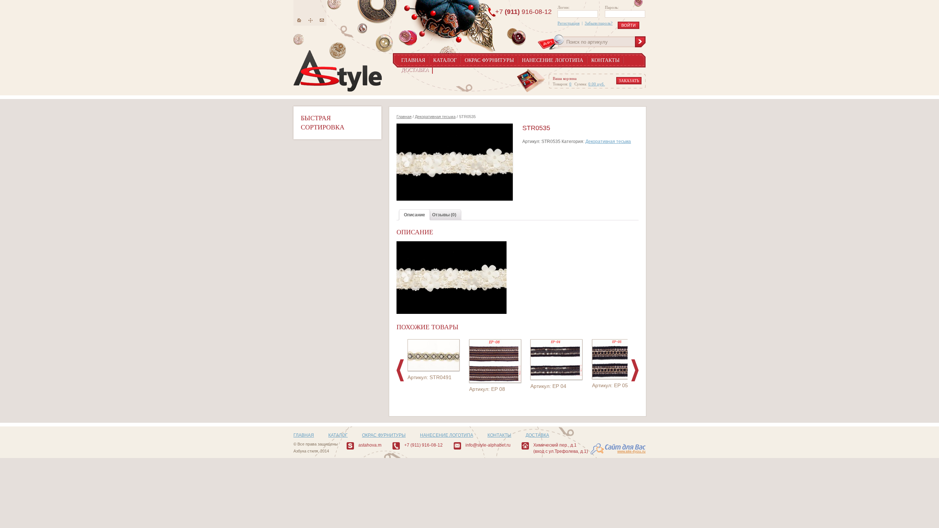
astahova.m (369, 445)
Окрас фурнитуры (489, 60)
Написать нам (322, 20)
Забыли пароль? (599, 23)
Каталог (445, 60)
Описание (414, 214)
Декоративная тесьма (435, 116)
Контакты (605, 60)
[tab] (414, 215)
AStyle (337, 71)
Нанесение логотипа (552, 60)
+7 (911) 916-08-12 (423, 445)
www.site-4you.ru (631, 451)
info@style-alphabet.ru (488, 445)
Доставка (415, 70)
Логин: (564, 7)
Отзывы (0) (444, 214)
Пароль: (612, 7)
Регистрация (569, 23)
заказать (629, 80)
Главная (299, 20)
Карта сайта (310, 20)
